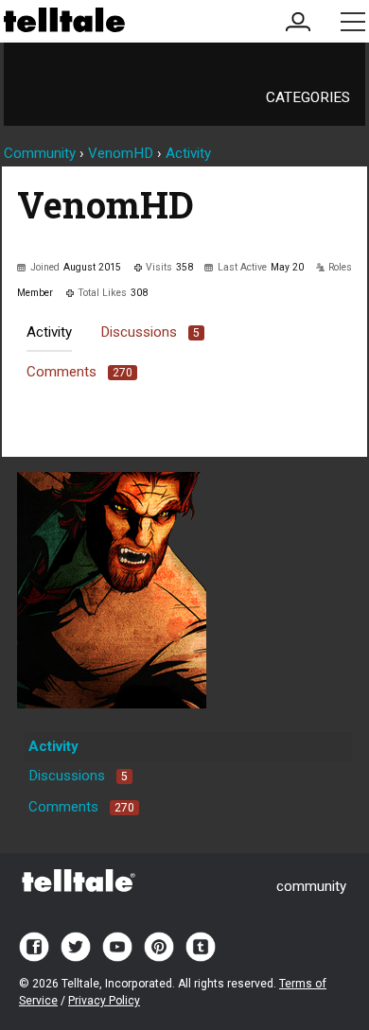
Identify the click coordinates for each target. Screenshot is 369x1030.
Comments (79, 371)
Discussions (150, 331)
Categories (308, 97)
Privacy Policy (104, 1000)
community (311, 886)
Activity (49, 331)
